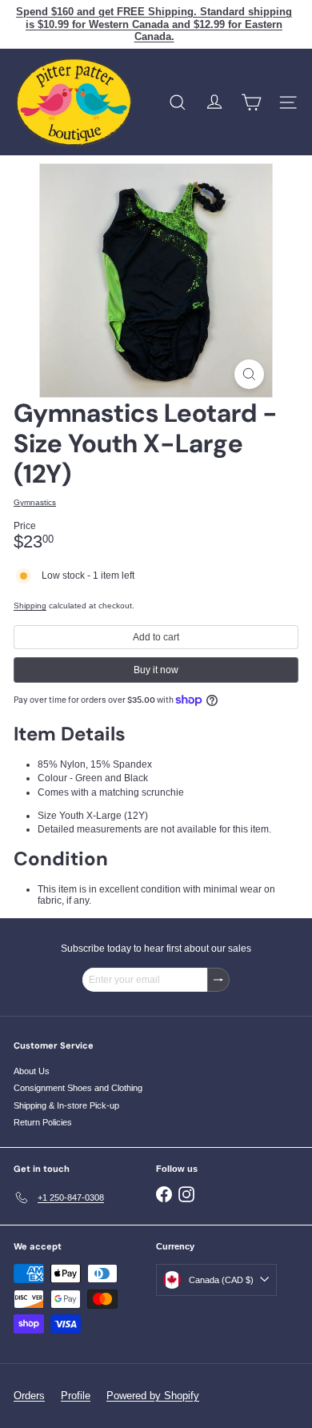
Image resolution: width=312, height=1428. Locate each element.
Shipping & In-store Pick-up (66, 1105)
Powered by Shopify (152, 1396)
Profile (75, 1396)
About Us (32, 1071)
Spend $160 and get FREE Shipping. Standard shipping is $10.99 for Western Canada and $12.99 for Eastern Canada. (154, 24)
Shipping (30, 605)
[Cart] (251, 102)
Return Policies (43, 1122)
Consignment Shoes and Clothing (78, 1088)
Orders (29, 1396)
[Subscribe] (218, 980)
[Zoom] (249, 374)
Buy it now (156, 670)
